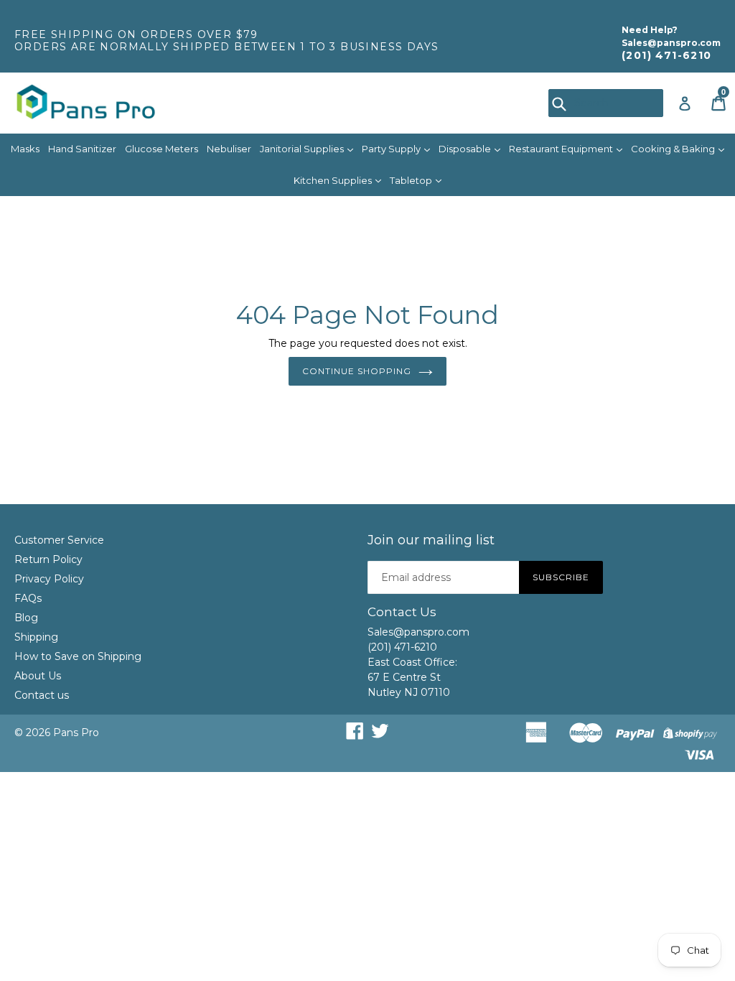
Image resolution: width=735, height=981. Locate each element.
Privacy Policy (49, 578)
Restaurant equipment (562, 148)
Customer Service (59, 540)
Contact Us (402, 612)
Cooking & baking (674, 148)
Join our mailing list (431, 540)
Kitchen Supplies (334, 180)
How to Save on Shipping (77, 656)
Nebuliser (229, 148)
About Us (37, 675)
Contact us (41, 695)
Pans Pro (76, 732)
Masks (25, 148)
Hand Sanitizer (82, 148)
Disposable (466, 148)
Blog (26, 617)
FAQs (28, 598)
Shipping (36, 637)
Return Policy (48, 559)
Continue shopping (356, 371)
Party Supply (392, 148)
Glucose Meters (161, 148)
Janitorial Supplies (303, 148)
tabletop (412, 180)
